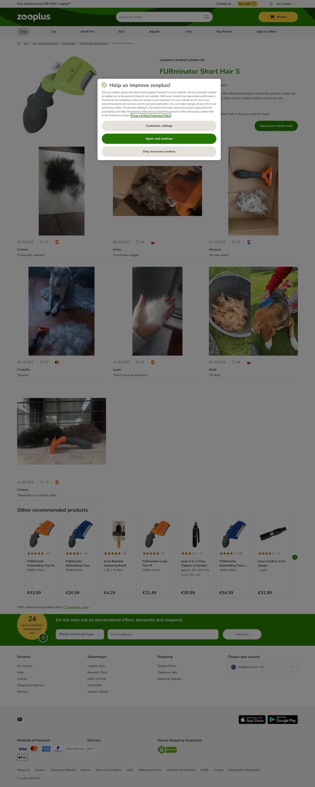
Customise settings (159, 126)
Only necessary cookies (159, 151)
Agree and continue (159, 139)
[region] (159, 119)
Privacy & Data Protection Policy (151, 115)
